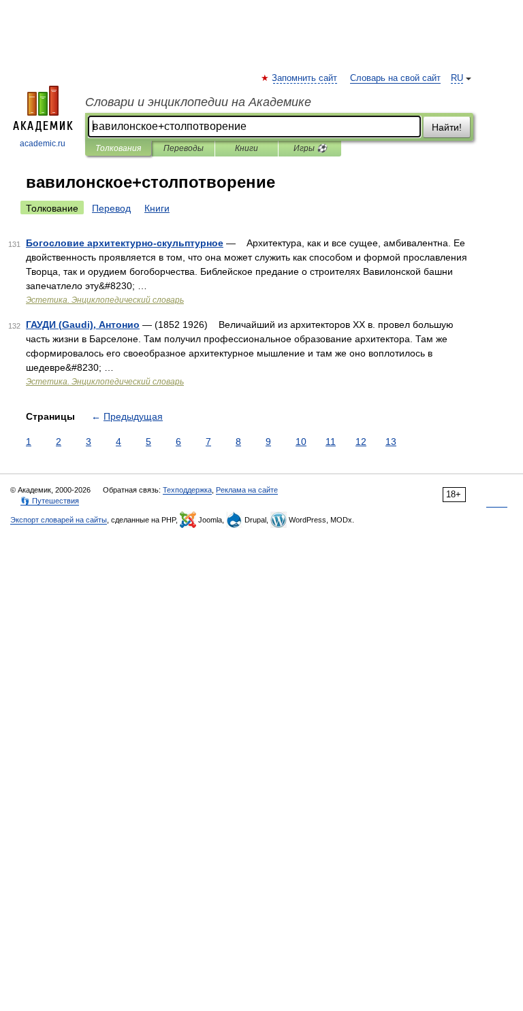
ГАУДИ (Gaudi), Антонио (83, 324)
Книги (246, 148)
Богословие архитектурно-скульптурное (124, 242)
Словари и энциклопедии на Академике (198, 102)
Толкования (118, 148)
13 (390, 441)
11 (331, 441)
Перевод (111, 208)
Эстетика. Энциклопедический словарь (105, 300)
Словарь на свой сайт (395, 78)
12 (360, 441)
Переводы (183, 148)
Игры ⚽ (310, 148)
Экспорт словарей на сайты (58, 520)
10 (301, 441)
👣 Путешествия (49, 501)
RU (457, 78)
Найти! (447, 127)
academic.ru (42, 143)
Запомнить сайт (305, 78)
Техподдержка (187, 490)
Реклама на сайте (247, 490)
